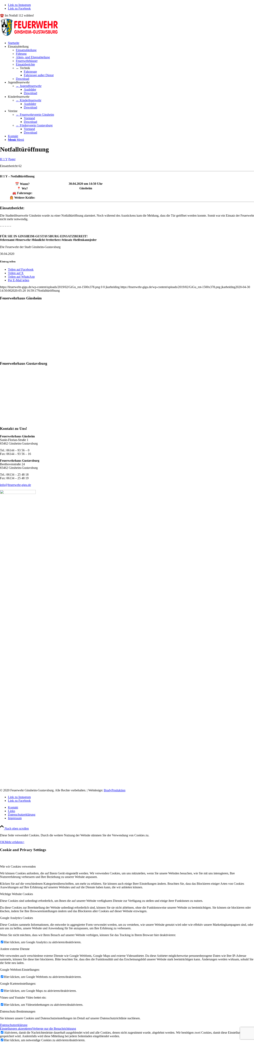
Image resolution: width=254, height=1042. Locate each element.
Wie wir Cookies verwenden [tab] (18, 866)
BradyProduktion (114, 790)
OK (2, 842)
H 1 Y (4, 159)
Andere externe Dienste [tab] (15, 949)
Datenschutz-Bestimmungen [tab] (17, 1011)
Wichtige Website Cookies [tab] (16, 894)
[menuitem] (131, 43)
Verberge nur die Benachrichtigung (54, 1028)
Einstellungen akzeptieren (16, 1028)
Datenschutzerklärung (13, 1025)
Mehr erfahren (14, 842)
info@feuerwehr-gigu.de (15, 485)
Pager (11, 159)
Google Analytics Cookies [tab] (16, 918)
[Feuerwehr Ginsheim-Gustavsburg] (30, 36)
